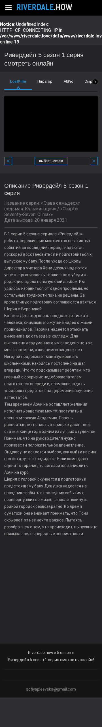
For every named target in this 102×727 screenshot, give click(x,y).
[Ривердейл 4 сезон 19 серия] (10, 161)
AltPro (68, 81)
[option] (18, 85)
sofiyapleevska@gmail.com (51, 689)
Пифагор (44, 81)
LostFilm (18, 81)
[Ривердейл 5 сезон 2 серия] (92, 161)
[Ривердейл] (44, 7)
